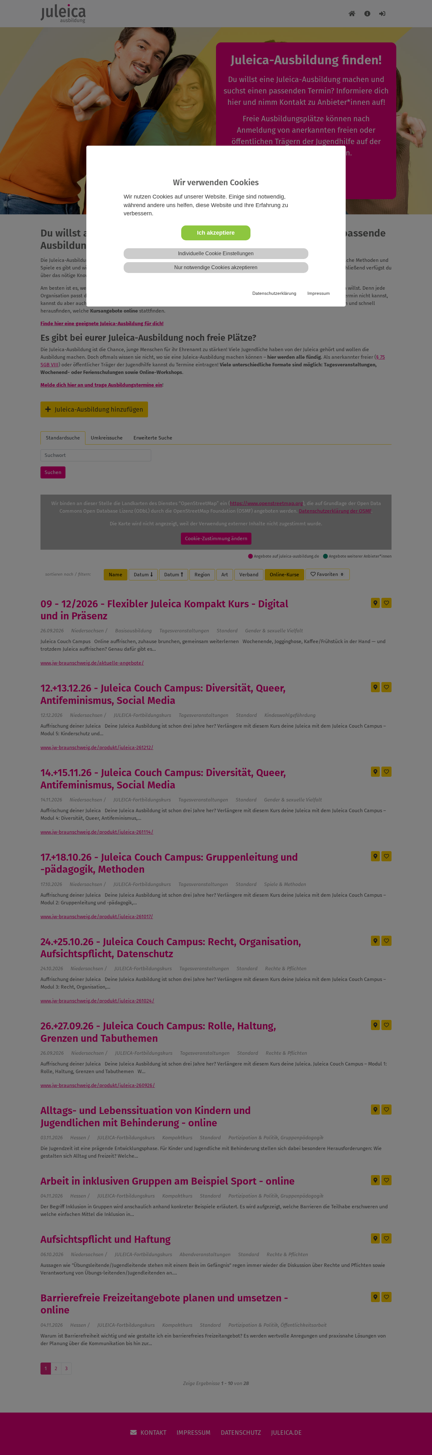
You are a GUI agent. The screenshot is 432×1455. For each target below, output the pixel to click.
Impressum (318, 293)
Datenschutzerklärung (274, 293)
